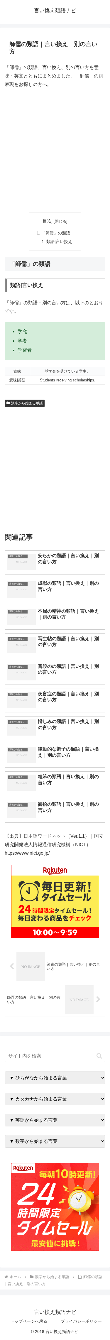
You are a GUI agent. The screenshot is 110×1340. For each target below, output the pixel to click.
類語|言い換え (59, 241)
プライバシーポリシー (81, 1321)
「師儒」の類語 (55, 233)
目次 (47, 221)
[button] (99, 1055)
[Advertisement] (55, 150)
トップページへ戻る (28, 1321)
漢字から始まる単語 (27, 403)
